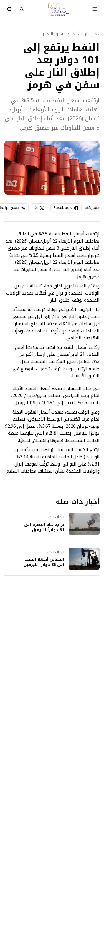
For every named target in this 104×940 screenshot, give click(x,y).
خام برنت (89, 395)
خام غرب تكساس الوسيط (72, 419)
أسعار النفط (75, 347)
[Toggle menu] (95, 9)
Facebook (63, 208)
